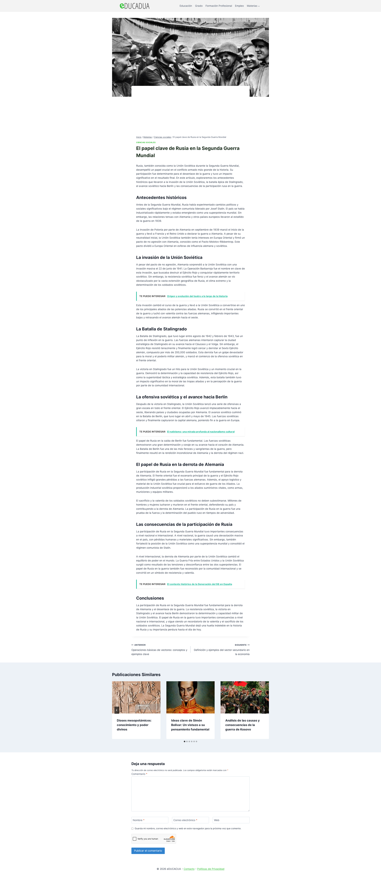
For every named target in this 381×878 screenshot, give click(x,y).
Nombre (139, 820)
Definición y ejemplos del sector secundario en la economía (222, 650)
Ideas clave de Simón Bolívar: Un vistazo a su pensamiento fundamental (190, 725)
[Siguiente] (264, 710)
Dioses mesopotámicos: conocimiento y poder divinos (134, 725)
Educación (186, 5)
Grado (199, 5)
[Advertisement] (190, 113)
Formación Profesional (219, 5)
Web (216, 820)
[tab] (184, 741)
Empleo (239, 5)
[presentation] (136, 697)
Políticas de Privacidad (210, 868)
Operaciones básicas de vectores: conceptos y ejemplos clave (159, 650)
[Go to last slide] (116, 710)
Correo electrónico (185, 820)
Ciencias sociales (146, 142)
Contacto (189, 868)
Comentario (139, 773)
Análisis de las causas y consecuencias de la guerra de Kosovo (242, 725)
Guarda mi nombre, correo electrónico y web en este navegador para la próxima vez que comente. (188, 828)
